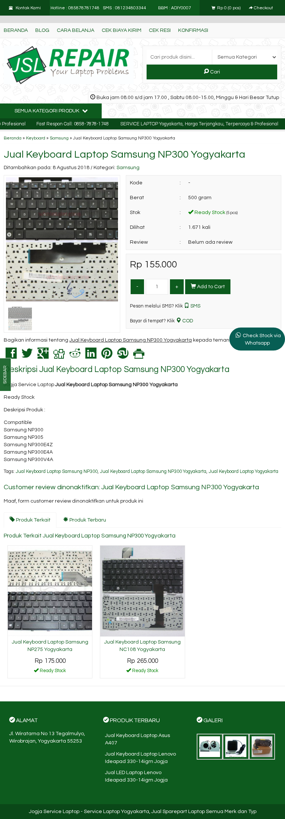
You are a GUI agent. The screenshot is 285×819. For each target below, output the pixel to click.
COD (187, 320)
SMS (194, 306)
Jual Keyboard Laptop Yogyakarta (243, 471)
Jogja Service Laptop (54, 811)
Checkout (263, 8)
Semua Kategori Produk (47, 111)
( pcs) (229, 8)
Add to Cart (210, 286)
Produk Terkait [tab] (32, 520)
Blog (42, 30)
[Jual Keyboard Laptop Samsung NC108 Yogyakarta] (142, 590)
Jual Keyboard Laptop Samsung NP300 (57, 471)
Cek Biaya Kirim (121, 30)
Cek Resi (160, 30)
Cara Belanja (75, 30)
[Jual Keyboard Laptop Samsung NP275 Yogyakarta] (50, 590)
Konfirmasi (193, 30)
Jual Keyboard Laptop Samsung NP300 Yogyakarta (124, 154)
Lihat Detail (53, 672)
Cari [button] (214, 72)
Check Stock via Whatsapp (262, 339)
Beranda (16, 30)
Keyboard (35, 138)
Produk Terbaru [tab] (87, 520)
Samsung (59, 138)
